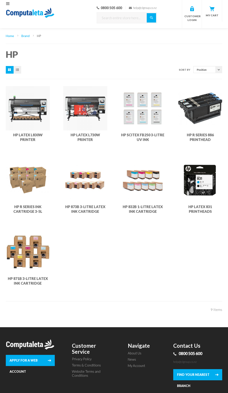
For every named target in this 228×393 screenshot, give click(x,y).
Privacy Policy (82, 359)
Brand (25, 36)
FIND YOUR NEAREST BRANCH (193, 376)
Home (10, 36)
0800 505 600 (190, 353)
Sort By (184, 69)
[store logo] (30, 6)
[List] (17, 70)
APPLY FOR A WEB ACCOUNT (24, 362)
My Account (136, 366)
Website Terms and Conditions (86, 373)
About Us (134, 353)
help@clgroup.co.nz (185, 362)
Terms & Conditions (86, 365)
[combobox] (127, 17)
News (132, 359)
